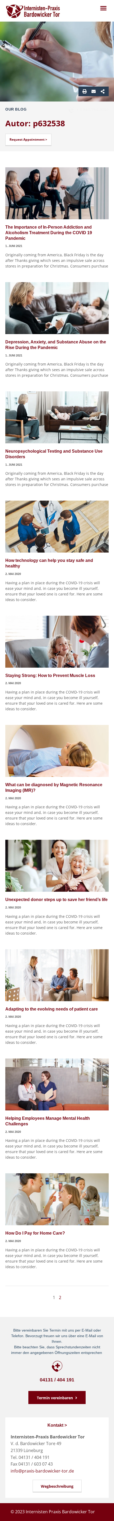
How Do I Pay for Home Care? (35, 1233)
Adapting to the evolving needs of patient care (51, 1009)
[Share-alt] (102, 91)
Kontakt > (57, 1425)
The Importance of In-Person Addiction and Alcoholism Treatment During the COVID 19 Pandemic (48, 233)
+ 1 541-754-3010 (92, 110)
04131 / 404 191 (57, 1379)
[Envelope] (93, 91)
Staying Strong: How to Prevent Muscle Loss (50, 675)
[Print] (84, 91)
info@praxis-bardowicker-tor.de (42, 1471)
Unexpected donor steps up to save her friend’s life (56, 899)
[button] (103, 8)
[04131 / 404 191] (57, 1366)
